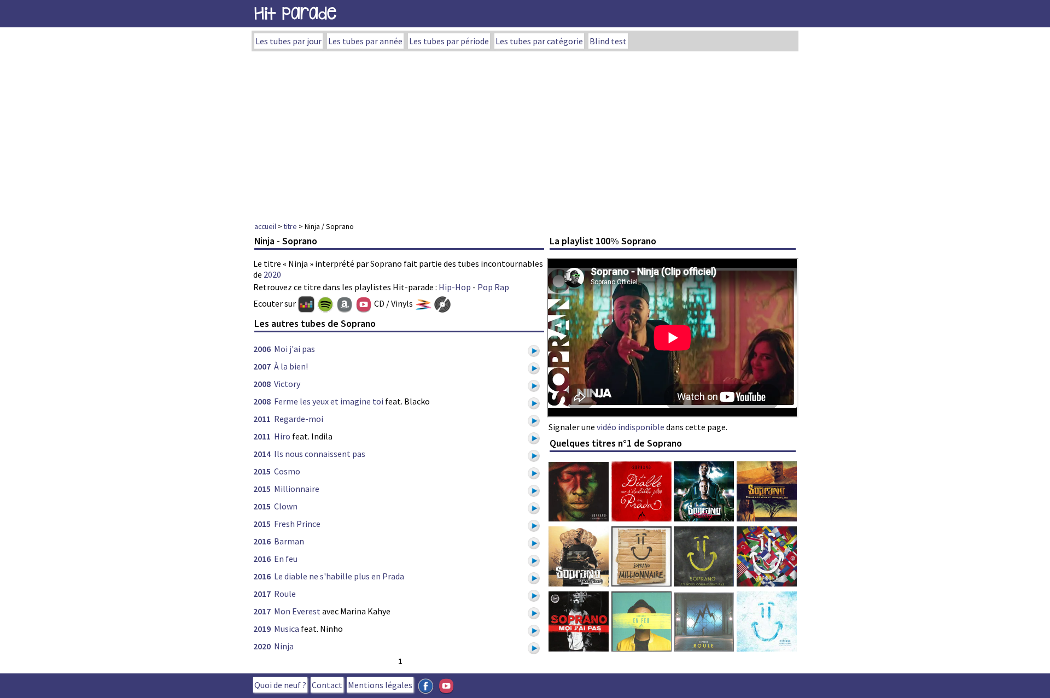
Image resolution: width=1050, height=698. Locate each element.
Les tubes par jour (288, 41)
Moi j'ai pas (294, 348)
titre (290, 226)
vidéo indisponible (630, 426)
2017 (262, 593)
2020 (272, 274)
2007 (262, 366)
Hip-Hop (455, 286)
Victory (287, 383)
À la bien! (291, 366)
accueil (265, 226)
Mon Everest (297, 611)
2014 (262, 453)
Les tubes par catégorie (539, 41)
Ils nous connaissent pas (319, 453)
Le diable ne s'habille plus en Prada (339, 576)
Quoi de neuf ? (280, 684)
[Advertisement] (525, 133)
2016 (262, 541)
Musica (286, 628)
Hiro (282, 436)
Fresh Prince (297, 523)
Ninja (284, 646)
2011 (262, 418)
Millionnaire (296, 488)
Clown (286, 506)
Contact (327, 684)
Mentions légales (380, 684)
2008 (262, 383)
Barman (289, 541)
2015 (262, 471)
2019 (262, 628)
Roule (285, 593)
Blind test (608, 41)
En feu (286, 558)
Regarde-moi (298, 418)
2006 (262, 348)
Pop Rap (493, 286)
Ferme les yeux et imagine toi (328, 401)
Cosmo (287, 471)
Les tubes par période (449, 41)
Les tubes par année (365, 41)
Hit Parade (295, 13)
